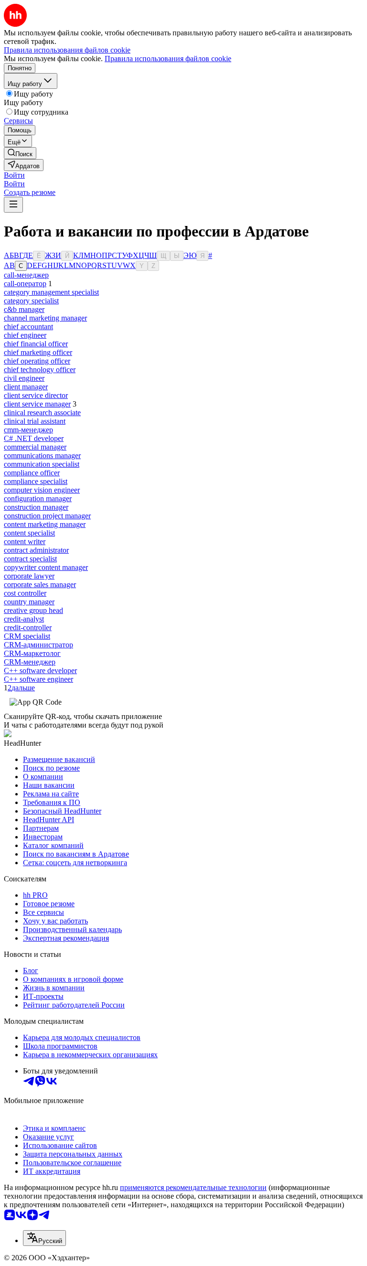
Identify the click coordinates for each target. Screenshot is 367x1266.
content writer (24, 541)
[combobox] (44, 1238)
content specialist (29, 533)
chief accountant (28, 326)
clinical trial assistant (34, 421)
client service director (36, 395)
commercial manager (35, 447)
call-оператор (25, 283)
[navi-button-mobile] (13, 205)
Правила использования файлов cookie (168, 58)
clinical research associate (42, 412)
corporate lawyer (29, 576)
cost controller (25, 593)
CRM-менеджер (29, 662)
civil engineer (24, 378)
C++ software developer (40, 670)
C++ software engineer (38, 679)
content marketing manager (45, 524)
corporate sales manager (40, 584)
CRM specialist (27, 636)
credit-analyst (24, 619)
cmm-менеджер (28, 430)
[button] (14, 175)
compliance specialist (35, 481)
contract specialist (30, 559)
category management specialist (51, 292)
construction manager (36, 507)
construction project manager (47, 516)
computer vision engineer (42, 490)
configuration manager (38, 498)
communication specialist (41, 464)
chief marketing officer (38, 352)
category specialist (31, 301)
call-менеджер (26, 275)
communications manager (42, 455)
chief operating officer (37, 361)
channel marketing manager (45, 318)
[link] (20, 153)
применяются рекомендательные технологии (193, 1187)
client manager (26, 387)
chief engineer (25, 335)
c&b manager (24, 309)
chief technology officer (40, 369)
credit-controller (28, 627)
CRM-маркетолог (32, 653)
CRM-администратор (38, 645)
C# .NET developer (34, 438)
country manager (29, 602)
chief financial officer (36, 344)
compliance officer (32, 473)
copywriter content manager (46, 567)
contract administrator (36, 550)
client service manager (37, 404)
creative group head (33, 610)
